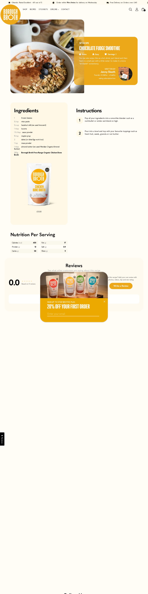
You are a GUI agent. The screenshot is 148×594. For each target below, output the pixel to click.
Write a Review (121, 285)
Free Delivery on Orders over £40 (116, 3)
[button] (54, 9)
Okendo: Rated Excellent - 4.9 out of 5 (20, 3)
